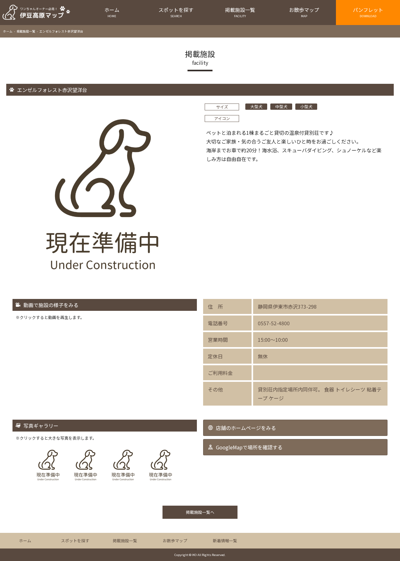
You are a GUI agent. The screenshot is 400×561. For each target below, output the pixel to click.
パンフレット (368, 12)
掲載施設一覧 (240, 12)
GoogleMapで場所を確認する (249, 447)
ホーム (111, 12)
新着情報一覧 (225, 540)
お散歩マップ (304, 12)
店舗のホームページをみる (246, 428)
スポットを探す (175, 12)
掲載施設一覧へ (200, 512)
